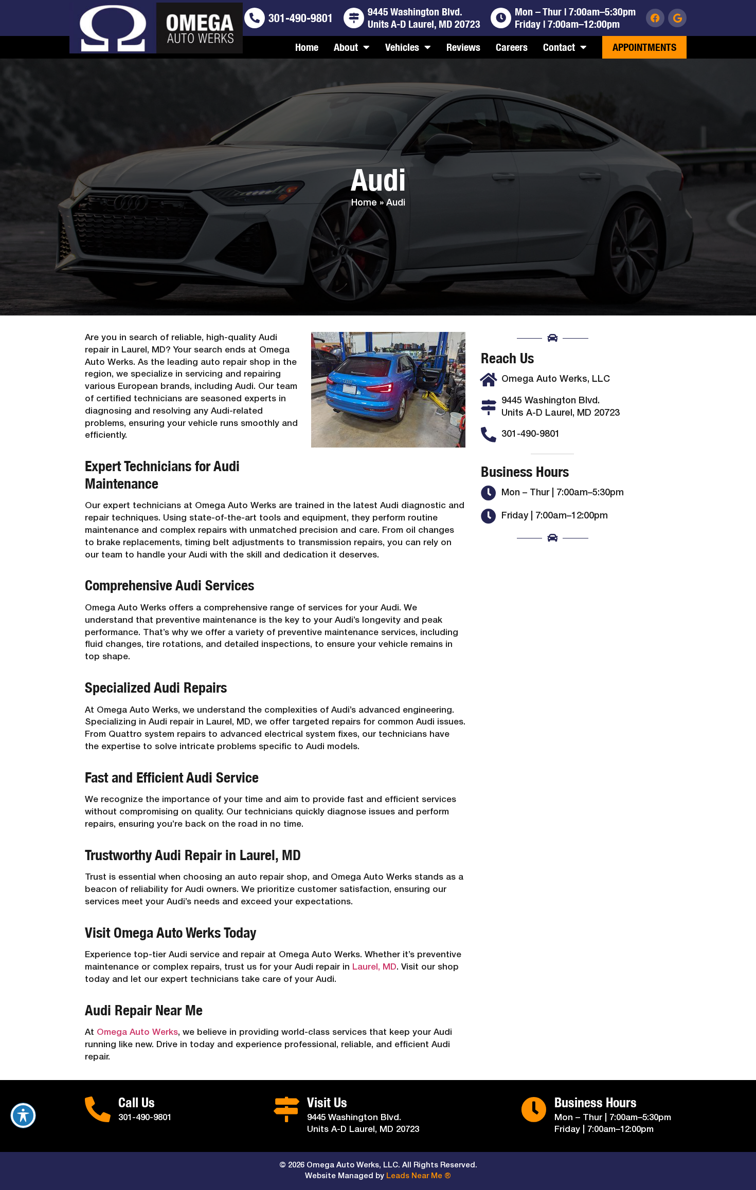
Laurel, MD (374, 967)
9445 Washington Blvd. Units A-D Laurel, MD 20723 (424, 18)
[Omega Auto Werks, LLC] (488, 379)
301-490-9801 (300, 18)
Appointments (644, 47)
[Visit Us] (286, 1109)
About (346, 47)
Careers (512, 47)
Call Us (136, 1102)
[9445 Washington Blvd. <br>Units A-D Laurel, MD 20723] (354, 18)
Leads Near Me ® (418, 1176)
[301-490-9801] (254, 18)
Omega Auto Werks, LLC (555, 379)
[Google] (677, 18)
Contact (559, 47)
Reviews (463, 47)
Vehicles (402, 47)
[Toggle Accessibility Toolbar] (23, 1115)
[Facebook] (655, 18)
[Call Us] (98, 1109)
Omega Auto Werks (137, 1032)
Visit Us (327, 1102)
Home (306, 47)
